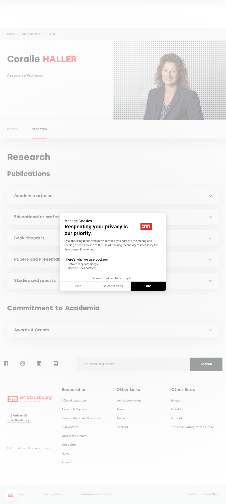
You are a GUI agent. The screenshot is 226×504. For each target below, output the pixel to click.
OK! (148, 286)
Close (77, 286)
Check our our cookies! (82, 268)
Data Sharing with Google (83, 264)
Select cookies (113, 286)
